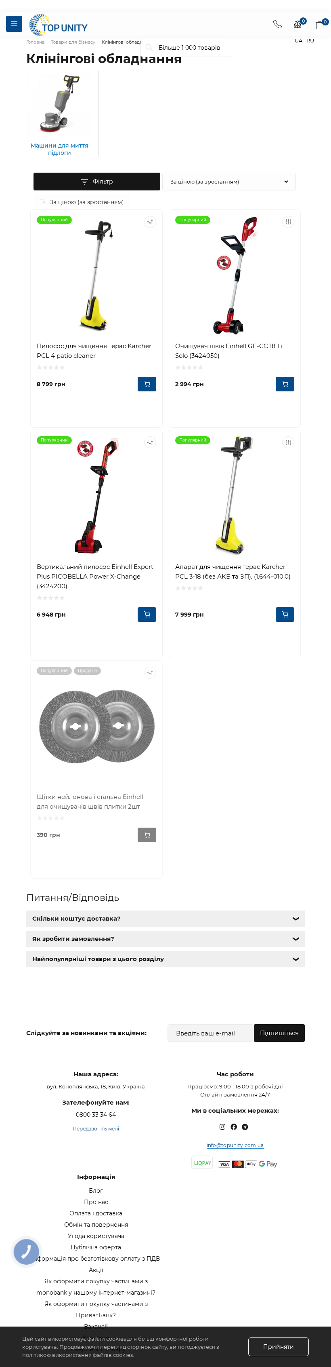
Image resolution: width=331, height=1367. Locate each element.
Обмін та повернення (96, 1224)
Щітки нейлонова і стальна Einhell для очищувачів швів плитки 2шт (90, 801)
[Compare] (150, 222)
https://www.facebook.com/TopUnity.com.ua (234, 1127)
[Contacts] (277, 24)
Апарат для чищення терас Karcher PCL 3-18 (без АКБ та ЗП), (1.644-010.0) (233, 571)
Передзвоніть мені (96, 1129)
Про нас (96, 1202)
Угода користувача (96, 1236)
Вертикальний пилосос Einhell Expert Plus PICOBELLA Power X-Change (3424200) (95, 576)
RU (310, 41)
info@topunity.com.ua (235, 1145)
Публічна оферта (96, 1247)
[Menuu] (14, 24)
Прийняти (278, 1346)
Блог (96, 1190)
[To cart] (147, 384)
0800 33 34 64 (96, 1114)
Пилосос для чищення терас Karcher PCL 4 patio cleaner (94, 350)
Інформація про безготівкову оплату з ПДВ (96, 1258)
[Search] (149, 48)
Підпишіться (279, 1033)
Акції (96, 1270)
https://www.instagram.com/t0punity (222, 1127)
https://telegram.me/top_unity (245, 1127)
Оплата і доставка (95, 1213)
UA (298, 41)
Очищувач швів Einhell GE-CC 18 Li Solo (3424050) (229, 350)
